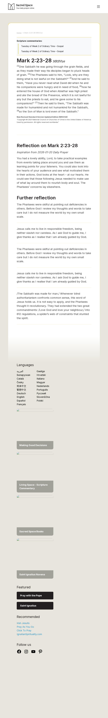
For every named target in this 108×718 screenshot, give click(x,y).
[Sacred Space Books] (35, 515)
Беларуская (23, 375)
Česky (20, 382)
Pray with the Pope (31, 595)
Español (21, 400)
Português (42, 389)
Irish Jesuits (23, 623)
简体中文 (21, 386)
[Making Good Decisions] (35, 429)
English (20, 397)
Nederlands (43, 386)
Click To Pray (24, 630)
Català (20, 378)
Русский (41, 393)
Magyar (41, 382)
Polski (40, 400)
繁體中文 (21, 389)
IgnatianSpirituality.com (29, 634)
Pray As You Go (25, 626)
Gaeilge (41, 371)
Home (19, 33)
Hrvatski (41, 375)
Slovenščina (43, 397)
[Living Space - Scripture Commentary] (35, 472)
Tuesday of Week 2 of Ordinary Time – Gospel (42, 46)
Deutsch (21, 393)
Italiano (41, 378)
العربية (20, 371)
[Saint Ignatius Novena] (35, 558)
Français (21, 404)
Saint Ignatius (28, 605)
